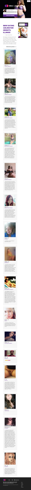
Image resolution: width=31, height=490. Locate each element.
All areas (22, 487)
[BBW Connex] (11, 8)
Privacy (22, 483)
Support (22, 484)
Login (29, 1)
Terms (22, 482)
